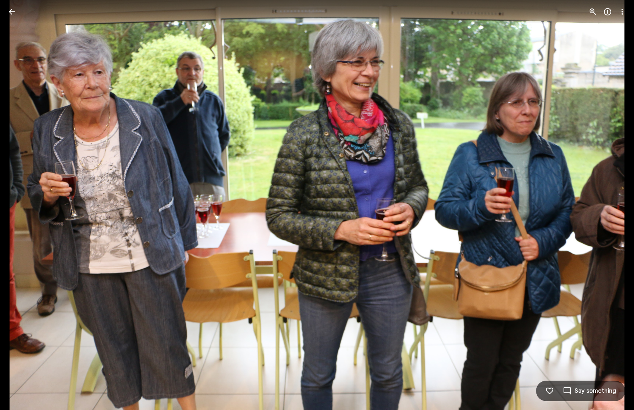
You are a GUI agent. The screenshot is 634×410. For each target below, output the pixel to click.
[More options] (622, 11)
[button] (20, 205)
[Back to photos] (12, 12)
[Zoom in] (593, 11)
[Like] (549, 391)
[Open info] (607, 11)
